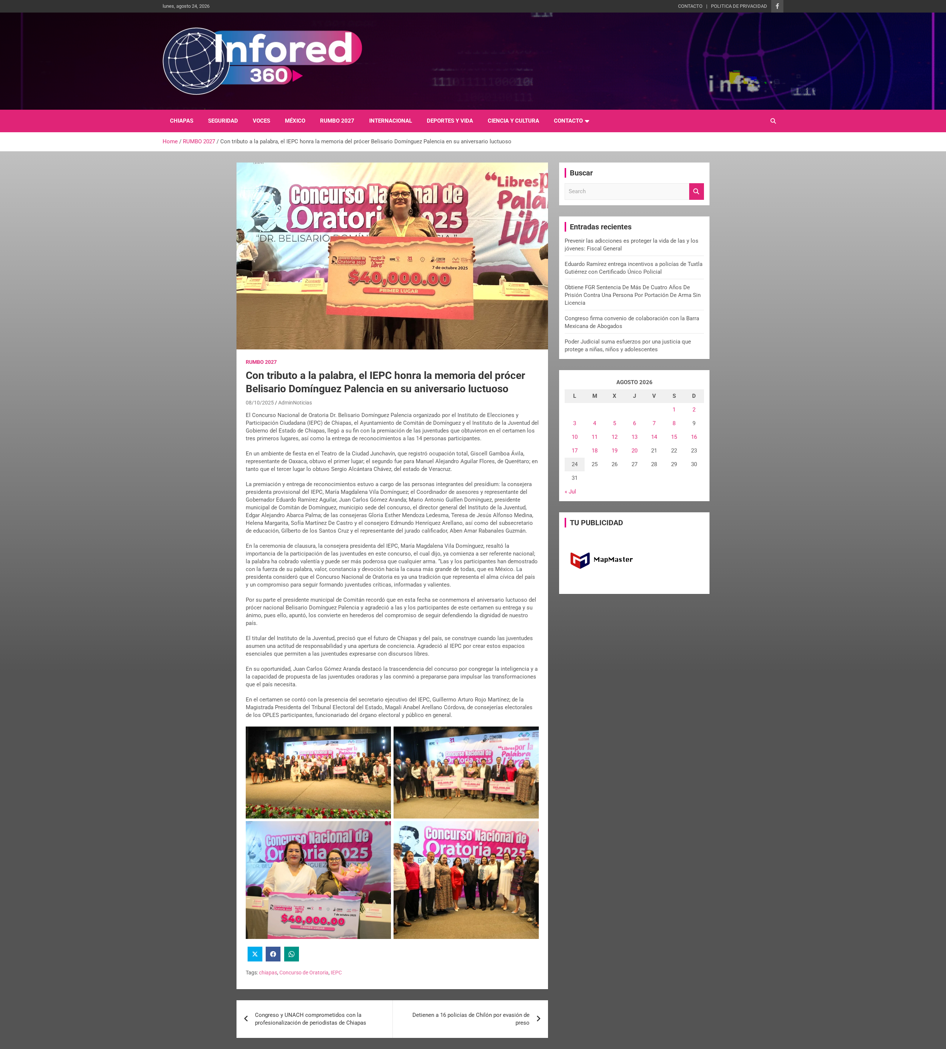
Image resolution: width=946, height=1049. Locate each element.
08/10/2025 (260, 403)
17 (575, 450)
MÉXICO (295, 120)
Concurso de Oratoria (304, 972)
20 (634, 450)
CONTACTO (690, 6)
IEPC (336, 972)
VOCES (261, 120)
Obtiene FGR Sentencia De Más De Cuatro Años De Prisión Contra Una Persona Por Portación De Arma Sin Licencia (633, 295)
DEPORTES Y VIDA (450, 120)
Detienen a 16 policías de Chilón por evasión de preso (471, 1019)
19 (614, 450)
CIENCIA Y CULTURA (513, 120)
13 (634, 437)
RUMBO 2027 (337, 120)
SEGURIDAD (223, 120)
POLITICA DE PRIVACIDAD (739, 6)
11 (595, 437)
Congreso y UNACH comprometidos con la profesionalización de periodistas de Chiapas (310, 1019)
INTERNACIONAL (390, 120)
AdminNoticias (295, 403)
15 (674, 437)
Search (696, 191)
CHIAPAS (181, 120)
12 (614, 437)
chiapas (268, 972)
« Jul (570, 491)
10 (575, 437)
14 (654, 437)
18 (595, 450)
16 (694, 437)
